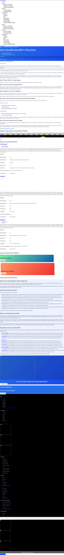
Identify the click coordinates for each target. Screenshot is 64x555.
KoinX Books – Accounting (7, 5)
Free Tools (3, 8)
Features (5, 14)
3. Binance (2, 219)
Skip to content (2, 0)
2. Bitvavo (2, 176)
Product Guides (6, 18)
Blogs (4, 38)
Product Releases (6, 19)
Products (3, 3)
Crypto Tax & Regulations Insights (9, 22)
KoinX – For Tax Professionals (8, 7)
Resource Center (5, 12)
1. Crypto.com (3, 144)
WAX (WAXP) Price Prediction (9, 128)
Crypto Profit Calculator (7, 11)
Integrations (5, 15)
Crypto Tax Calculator (7, 31)
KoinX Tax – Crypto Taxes (7, 4)
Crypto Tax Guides (6, 21)
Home (1, 46)
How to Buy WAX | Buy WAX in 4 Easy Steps (10, 46)
